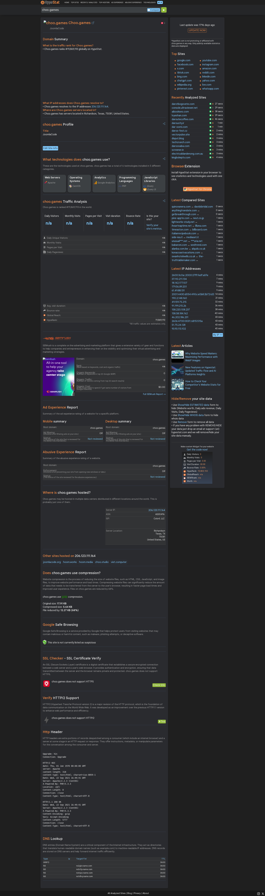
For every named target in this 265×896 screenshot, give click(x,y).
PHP (124, 186)
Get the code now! (197, 449)
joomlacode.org (52, 562)
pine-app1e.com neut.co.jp (188, 218)
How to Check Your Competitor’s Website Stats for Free (203, 385)
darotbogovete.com (183, 104)
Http (53, 732)
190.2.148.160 (179, 298)
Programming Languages (127, 179)
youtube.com (209, 60)
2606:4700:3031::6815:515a (187, 321)
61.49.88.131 (178, 290)
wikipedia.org (184, 84)
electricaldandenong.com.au (187, 153)
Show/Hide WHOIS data (191, 415)
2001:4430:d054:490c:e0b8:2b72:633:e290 (196, 294)
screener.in (178, 149)
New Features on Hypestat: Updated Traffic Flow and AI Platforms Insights (200, 371)
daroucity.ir (178, 123)
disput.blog (178, 138)
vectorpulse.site (181, 134)
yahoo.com (208, 80)
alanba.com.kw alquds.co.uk (188, 248)
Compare (154, 10)
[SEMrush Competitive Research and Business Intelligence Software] (57, 338)
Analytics (100, 177)
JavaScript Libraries (150, 179)
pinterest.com (185, 88)
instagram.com (210, 64)
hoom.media (86, 562)
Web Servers (52, 177)
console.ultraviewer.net (185, 107)
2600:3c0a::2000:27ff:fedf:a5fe (190, 275)
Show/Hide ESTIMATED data (193, 405)
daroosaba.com (180, 146)
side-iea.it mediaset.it (185, 237)
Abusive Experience (64, 452)
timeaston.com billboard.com (189, 229)
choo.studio (102, 562)
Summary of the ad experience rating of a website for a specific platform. (81, 413)
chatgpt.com (184, 80)
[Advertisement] (104, 76)
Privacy (137, 893)
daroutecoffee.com (183, 119)
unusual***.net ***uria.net (187, 241)
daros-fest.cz (179, 130)
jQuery (150, 186)
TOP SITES (75, 2)
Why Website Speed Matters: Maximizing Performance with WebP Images (201, 357)
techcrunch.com (181, 142)
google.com (183, 60)
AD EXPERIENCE (117, 2)
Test (163, 721)
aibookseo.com (180, 111)
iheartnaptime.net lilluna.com (189, 225)
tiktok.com (183, 72)
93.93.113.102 (179, 328)
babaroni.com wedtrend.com (189, 244)
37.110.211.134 (179, 279)
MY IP (160, 2)
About (146, 893)
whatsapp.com (210, 88)
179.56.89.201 (179, 286)
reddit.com (208, 72)
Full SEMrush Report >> (154, 394)
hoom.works (70, 562)
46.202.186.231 (180, 317)
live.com (206, 84)
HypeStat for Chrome (199, 189)
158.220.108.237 (181, 309)
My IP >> (218, 335)
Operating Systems (76, 179)
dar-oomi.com (180, 127)
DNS (53, 839)
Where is (67, 493)
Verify (61, 698)
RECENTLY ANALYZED (89, 2)
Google (60, 625)
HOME (66, 2)
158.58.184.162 (180, 313)
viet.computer (119, 562)
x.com (180, 68)
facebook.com (185, 64)
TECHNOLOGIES (149, 2)
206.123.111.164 (100, 106)
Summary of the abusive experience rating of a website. (72, 458)
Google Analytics (106, 182)
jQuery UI (151, 189)
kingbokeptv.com (181, 157)
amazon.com (209, 68)
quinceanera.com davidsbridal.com (192, 206)
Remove (182, 422)
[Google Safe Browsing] (44, 642)
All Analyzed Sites (116, 893)
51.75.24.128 (178, 325)
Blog (129, 893)
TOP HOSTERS (104, 2)
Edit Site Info (50, 148)
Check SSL (159, 685)
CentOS (77, 186)
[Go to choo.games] (93, 22)
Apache (51, 182)
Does (72, 573)
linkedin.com (208, 76)
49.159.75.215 (179, 302)
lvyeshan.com (179, 115)
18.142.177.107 (179, 282)
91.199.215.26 (179, 305)
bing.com (182, 76)
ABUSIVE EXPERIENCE (133, 2)
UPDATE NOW (197, 30)
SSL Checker (72, 658)
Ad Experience (60, 407)
